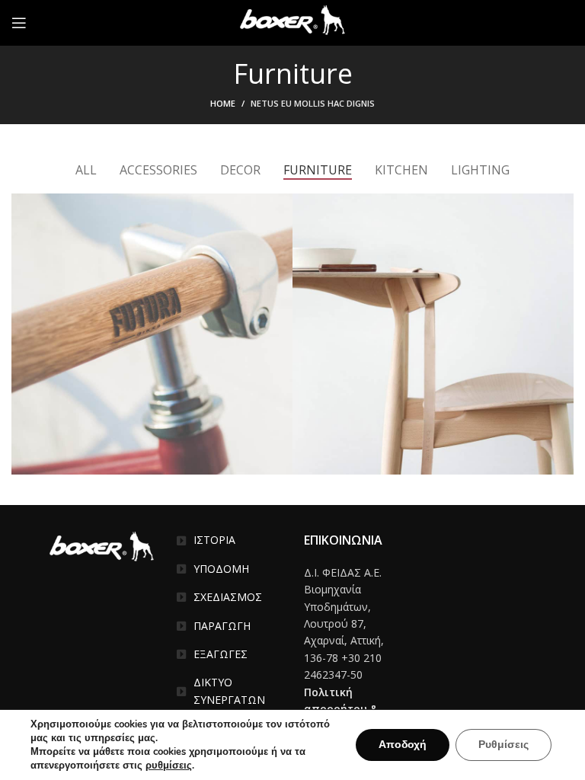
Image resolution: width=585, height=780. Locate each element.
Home (222, 103)
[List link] (229, 540)
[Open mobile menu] (19, 23)
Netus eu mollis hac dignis (313, 103)
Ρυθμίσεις (503, 744)
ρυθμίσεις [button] (168, 765)
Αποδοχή (403, 744)
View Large (281, 204)
